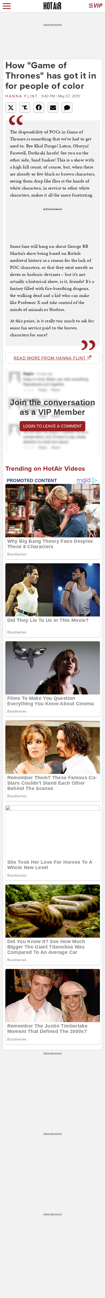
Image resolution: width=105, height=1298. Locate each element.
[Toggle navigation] (7, 6)
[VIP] (95, 6)
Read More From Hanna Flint (50, 358)
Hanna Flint (22, 96)
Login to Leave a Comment (52, 426)
